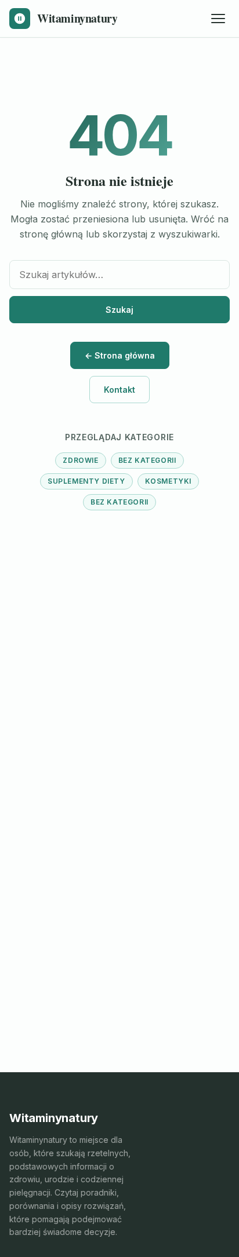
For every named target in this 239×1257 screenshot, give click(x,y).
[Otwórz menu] (218, 18)
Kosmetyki (168, 481)
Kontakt (119, 389)
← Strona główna (120, 355)
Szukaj (119, 310)
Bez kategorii (147, 460)
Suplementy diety (86, 481)
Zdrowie (80, 460)
